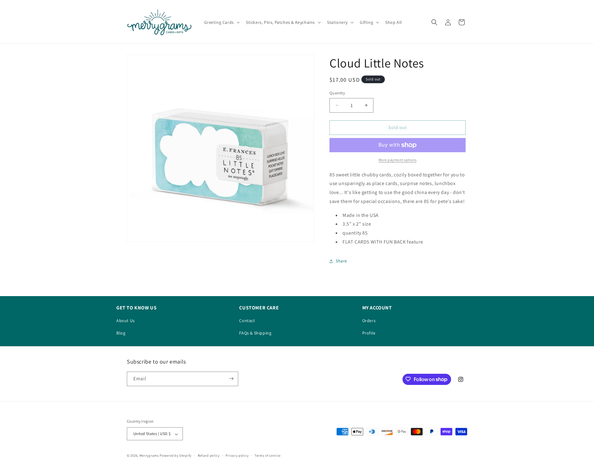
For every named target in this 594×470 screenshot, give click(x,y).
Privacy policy (237, 455)
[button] (221, 22)
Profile (369, 333)
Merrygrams (149, 456)
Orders (369, 320)
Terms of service (268, 455)
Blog (120, 333)
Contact (247, 320)
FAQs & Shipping (255, 333)
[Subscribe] (231, 378)
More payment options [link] (398, 159)
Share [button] (341, 261)
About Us (125, 320)
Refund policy (209, 455)
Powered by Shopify (176, 456)
